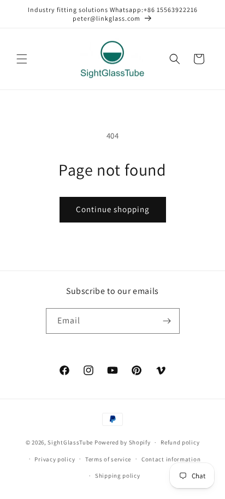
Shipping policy (117, 475)
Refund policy (180, 442)
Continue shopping (113, 209)
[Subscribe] (167, 321)
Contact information (170, 459)
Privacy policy (54, 459)
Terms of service (108, 459)
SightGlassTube (70, 442)
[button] (22, 59)
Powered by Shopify (122, 442)
